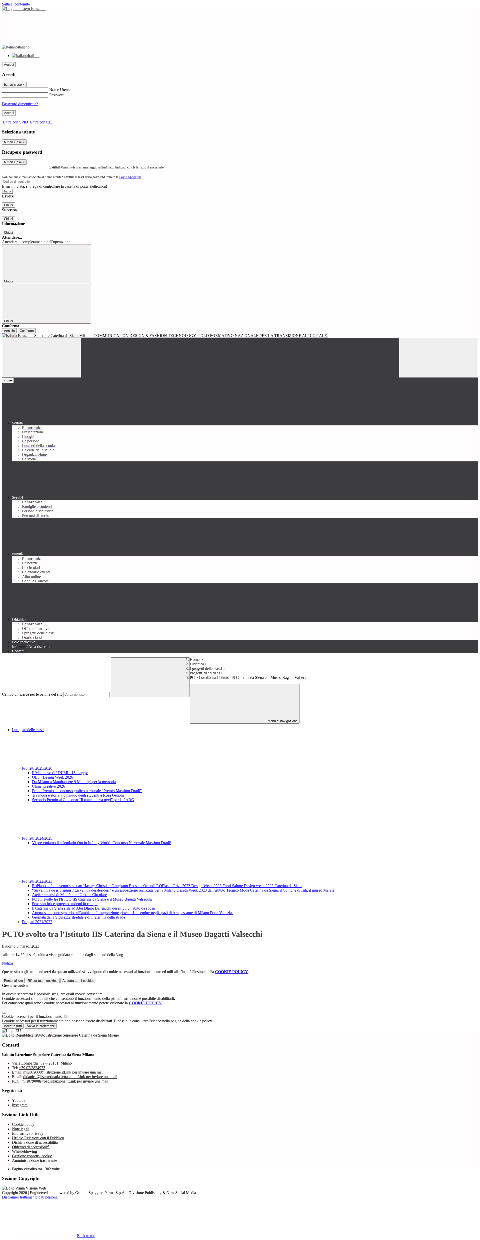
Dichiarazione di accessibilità (35, 1142)
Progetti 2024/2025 (37, 838)
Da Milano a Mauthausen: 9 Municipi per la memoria (74, 782)
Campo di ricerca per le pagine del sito (32, 694)
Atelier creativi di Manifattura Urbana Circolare (69, 895)
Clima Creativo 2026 (48, 786)
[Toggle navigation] (41, 358)
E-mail (54, 167)
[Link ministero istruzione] (24, 8)
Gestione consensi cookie (32, 1156)
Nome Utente (59, 89)
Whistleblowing (24, 1151)
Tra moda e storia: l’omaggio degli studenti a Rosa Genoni (78, 795)
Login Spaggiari (130, 177)
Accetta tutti (78, 981)
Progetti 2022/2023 (205, 673)
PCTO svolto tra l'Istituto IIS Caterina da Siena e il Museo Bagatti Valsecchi (92, 899)
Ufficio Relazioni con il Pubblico (38, 1138)
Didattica (197, 664)
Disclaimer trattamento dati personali (31, 1197)
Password (56, 95)
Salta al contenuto (16, 4)
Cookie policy (23, 1124)
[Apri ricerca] (438, 358)
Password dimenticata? (20, 104)
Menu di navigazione (282, 721)
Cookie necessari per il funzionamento (32, 1016)
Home (195, 659)
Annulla (9, 331)
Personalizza (13, 981)
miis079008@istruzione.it (63, 1072)
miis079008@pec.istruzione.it (65, 1081)
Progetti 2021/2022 (37, 922)
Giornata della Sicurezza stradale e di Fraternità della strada (78, 917)
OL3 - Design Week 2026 (52, 777)
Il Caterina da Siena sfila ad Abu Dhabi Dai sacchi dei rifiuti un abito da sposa (93, 908)
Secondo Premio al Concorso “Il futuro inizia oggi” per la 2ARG (83, 800)
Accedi (9, 64)
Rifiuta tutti (43, 981)
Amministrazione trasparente (34, 1160)
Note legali (20, 1129)
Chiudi (8, 205)
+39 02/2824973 (32, 1068)
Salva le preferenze (41, 1026)
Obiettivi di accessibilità (31, 1147)
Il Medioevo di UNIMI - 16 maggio (60, 773)
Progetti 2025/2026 (37, 768)
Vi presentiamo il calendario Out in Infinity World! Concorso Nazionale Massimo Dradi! (101, 843)
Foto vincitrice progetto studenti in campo (65, 904)
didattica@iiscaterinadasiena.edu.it (70, 1077)
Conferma (27, 331)
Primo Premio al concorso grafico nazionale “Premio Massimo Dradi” (87, 791)
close (8, 380)
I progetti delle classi (206, 668)
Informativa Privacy (27, 1133)
